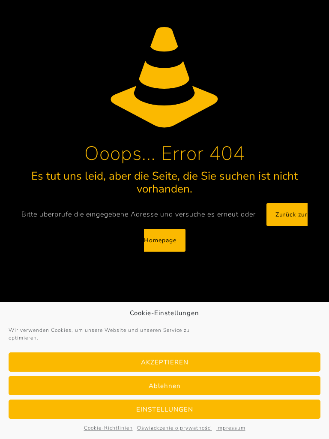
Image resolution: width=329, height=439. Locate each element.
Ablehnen (165, 386)
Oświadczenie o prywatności (174, 427)
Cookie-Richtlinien (108, 427)
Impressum (230, 427)
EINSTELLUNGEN (164, 409)
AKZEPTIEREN (164, 362)
